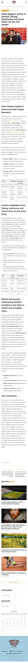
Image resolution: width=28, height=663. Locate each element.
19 (10, 623)
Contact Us (12, 651)
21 (17, 623)
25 (6, 625)
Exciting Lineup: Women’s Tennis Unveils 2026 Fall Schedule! (12, 503)
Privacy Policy (18, 653)
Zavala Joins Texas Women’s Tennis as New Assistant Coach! (13, 551)
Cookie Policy (20, 651)
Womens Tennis (5, 462)
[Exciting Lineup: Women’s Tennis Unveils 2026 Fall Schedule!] (14, 493)
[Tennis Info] (14, 2)
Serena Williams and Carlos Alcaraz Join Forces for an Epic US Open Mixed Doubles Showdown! (13, 527)
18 (6, 623)
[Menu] (2, 2)
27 (14, 625)
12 (10, 621)
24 (3, 625)
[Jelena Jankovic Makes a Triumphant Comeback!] (14, 563)
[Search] (26, 2)
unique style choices (15, 121)
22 (21, 623)
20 (14, 623)
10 (3, 621)
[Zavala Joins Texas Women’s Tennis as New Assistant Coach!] (14, 540)
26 (10, 625)
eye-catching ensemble (16, 132)
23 (24, 623)
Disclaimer (9, 653)
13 (14, 621)
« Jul (2, 630)
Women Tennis (5, 10)
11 (6, 621)
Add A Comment (14, 582)
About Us (4, 651)
